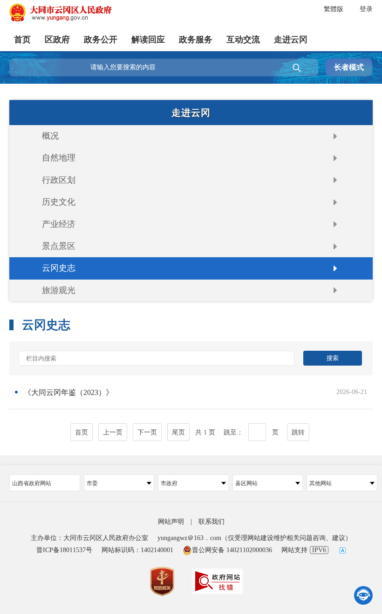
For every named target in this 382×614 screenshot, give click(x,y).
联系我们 (211, 521)
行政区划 (58, 180)
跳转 (298, 432)
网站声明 (171, 521)
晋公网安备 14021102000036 (232, 550)
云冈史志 (58, 268)
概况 (50, 135)
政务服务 (195, 39)
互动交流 (243, 39)
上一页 (113, 432)
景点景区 (58, 246)
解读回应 (148, 39)
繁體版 (333, 9)
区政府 (57, 39)
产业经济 (58, 224)
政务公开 (100, 39)
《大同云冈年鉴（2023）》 (68, 392)
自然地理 (58, 157)
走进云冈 (290, 39)
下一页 (147, 432)
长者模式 (349, 67)
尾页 (178, 432)
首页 (22, 39)
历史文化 (58, 202)
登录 (366, 9)
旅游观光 (58, 290)
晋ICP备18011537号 (64, 550)
